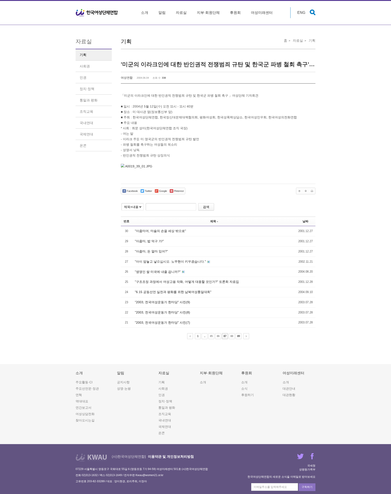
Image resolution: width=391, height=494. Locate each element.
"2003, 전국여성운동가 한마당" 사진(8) (162, 312)
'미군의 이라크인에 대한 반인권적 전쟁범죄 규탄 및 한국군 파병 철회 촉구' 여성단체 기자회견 (239, 64)
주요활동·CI (84, 382)
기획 (83, 55)
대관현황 (289, 395)
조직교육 (86, 111)
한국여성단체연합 (97, 13)
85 (211, 336)
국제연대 (86, 134)
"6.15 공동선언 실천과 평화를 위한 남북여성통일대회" (173, 292)
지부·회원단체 (208, 13)
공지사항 (123, 382)
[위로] (299, 191)
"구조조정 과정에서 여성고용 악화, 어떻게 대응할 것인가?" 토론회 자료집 (187, 282)
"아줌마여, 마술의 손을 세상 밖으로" (160, 231)
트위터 (300, 456)
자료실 (181, 13)
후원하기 (247, 395)
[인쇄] (312, 191)
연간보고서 (83, 407)
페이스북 (312, 456)
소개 (144, 13)
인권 (83, 77)
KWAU (91, 457)
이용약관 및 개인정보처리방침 (171, 456)
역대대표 (82, 401)
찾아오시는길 (85, 420)
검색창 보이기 (312, 12)
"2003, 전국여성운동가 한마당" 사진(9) (162, 302)
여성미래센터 (262, 13)
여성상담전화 (85, 414)
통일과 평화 (89, 100)
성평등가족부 (307, 469)
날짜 (305, 221)
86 (218, 336)
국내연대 (86, 123)
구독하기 (307, 487)
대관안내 (289, 388)
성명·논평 (124, 388)
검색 (206, 207)
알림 (162, 13)
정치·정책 (87, 89)
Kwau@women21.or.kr (149, 475)
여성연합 (127, 77)
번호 (126, 221)
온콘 (83, 145)
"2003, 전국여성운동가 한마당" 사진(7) (162, 322)
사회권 (85, 66)
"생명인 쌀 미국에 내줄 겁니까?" (158, 272)
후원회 (235, 13)
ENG (301, 13)
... (204, 336)
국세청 (311, 465)
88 (231, 336)
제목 (213, 221)
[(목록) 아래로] (306, 191)
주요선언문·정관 (87, 388)
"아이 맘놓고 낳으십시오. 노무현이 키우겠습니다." (171, 261)
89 (238, 336)
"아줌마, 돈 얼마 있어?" (151, 251)
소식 (244, 388)
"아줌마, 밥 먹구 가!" (149, 241)
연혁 (79, 395)
